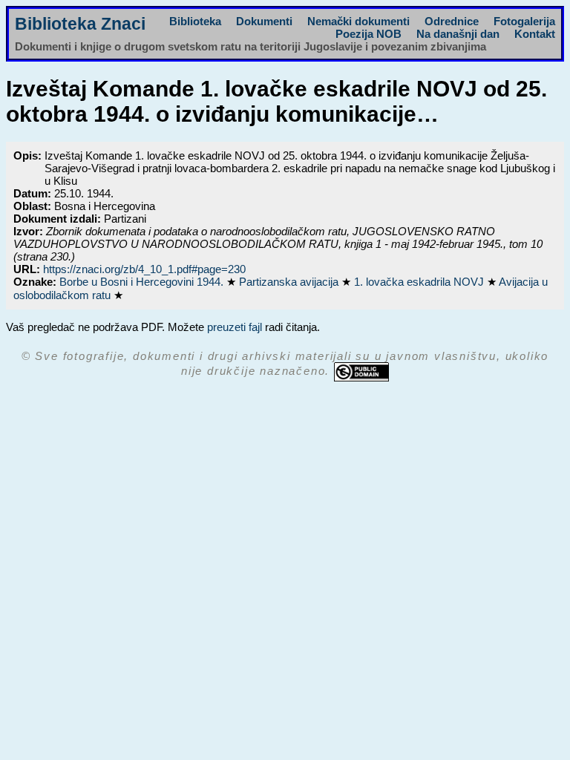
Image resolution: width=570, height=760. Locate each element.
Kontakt (534, 33)
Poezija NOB (368, 33)
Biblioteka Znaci (80, 24)
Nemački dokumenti (358, 21)
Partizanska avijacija (290, 281)
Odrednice (452, 21)
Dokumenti (264, 21)
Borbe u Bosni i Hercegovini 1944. (142, 281)
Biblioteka (195, 21)
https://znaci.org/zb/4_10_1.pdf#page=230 (144, 269)
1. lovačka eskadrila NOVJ (420, 281)
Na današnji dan (457, 33)
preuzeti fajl (234, 327)
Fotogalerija (524, 21)
